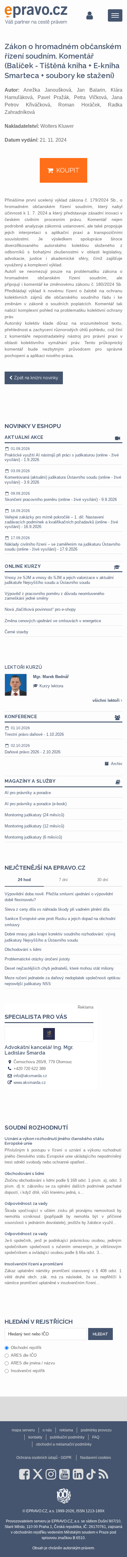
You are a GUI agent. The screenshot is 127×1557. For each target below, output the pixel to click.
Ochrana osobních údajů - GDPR (44, 1457)
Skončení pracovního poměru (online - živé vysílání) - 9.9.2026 (61, 496)
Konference (21, 716)
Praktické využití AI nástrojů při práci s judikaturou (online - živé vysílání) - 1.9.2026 (62, 454)
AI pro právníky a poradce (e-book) (36, 803)
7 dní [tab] (63, 879)
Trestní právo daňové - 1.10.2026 (34, 731)
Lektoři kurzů (23, 667)
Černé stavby (16, 632)
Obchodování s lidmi (23, 949)
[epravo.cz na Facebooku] (24, 1474)
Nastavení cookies (95, 1457)
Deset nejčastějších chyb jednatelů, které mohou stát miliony (59, 968)
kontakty (35, 1437)
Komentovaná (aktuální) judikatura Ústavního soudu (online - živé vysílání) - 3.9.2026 (63, 476)
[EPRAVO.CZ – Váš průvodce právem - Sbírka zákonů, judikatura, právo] (36, 15)
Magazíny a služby (30, 781)
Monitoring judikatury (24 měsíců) (34, 815)
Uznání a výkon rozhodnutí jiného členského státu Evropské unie (54, 1140)
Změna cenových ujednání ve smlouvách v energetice (53, 620)
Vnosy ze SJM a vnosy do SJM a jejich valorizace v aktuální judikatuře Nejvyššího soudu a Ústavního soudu (59, 580)
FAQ (95, 1437)
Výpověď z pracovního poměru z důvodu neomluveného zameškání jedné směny (54, 596)
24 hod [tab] (24, 879)
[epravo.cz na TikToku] (91, 1474)
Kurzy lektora (50, 686)
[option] (63, 685)
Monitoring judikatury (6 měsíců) (33, 837)
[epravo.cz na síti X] (38, 1474)
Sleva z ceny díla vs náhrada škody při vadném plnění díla (57, 909)
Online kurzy (23, 566)
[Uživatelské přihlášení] (89, 15)
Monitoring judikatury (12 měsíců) (34, 826)
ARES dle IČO (24, 1355)
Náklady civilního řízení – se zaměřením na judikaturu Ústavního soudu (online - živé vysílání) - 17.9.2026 (62, 543)
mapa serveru (23, 1430)
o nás (47, 1430)
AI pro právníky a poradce (28, 792)
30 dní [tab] (102, 879)
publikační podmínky (67, 1437)
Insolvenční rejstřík (28, 1370)
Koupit (68, 170)
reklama (66, 1430)
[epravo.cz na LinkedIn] (78, 1474)
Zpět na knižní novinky (36, 377)
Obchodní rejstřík (26, 1347)
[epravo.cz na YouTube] (64, 1474)
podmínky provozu (96, 1430)
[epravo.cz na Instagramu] (51, 1474)
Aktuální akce (24, 437)
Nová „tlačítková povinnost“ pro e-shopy (40, 609)
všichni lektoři (106, 700)
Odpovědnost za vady (26, 1203)
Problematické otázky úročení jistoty (37, 959)
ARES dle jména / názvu (33, 1363)
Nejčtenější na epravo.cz (45, 867)
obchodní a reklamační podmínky (64, 1444)
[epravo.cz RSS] (103, 1474)
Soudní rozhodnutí (36, 1127)
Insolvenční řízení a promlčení (34, 1264)
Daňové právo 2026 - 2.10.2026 (32, 748)
